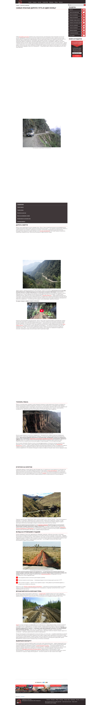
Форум (57, 699)
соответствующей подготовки (42, 645)
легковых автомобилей (45, 230)
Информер (51, 2)
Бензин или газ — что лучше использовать (39, 691)
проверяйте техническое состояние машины (31, 649)
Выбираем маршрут (21, 221)
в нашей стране (42, 593)
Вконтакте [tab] (18, 696)
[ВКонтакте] (43, 682)
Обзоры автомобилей (73, 17)
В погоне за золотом (21, 212)
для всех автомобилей (52, 470)
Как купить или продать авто (75, 22)
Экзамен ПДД (45, 2)
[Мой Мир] (47, 682)
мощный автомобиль (46, 574)
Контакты (82, 699)
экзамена (44, 473)
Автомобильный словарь (50, 702)
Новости (71, 9)
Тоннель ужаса (20, 210)
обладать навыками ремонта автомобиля (33, 586)
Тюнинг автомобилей (73, 27)
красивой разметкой (47, 295)
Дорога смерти (20, 207)
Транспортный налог (66, 701)
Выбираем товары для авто (74, 20)
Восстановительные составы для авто (53, 701)
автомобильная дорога (24, 36)
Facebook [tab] (22, 696)
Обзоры (56, 2)
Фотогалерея (71, 35)
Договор (39, 2)
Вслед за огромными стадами (23, 215)
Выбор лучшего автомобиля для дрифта (58, 691)
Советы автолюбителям (74, 12)
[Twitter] (44, 682)
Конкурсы (35, 2)
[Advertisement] (77, 75)
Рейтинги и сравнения (73, 25)
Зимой (17, 624)
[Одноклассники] (45, 682)
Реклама (77, 699)
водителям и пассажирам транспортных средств (41, 438)
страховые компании (43, 525)
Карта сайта (74, 701)
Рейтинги (61, 2)
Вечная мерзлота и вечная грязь (24, 218)
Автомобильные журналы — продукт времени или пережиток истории (24, 691)
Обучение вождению (73, 30)
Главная (29, 2)
